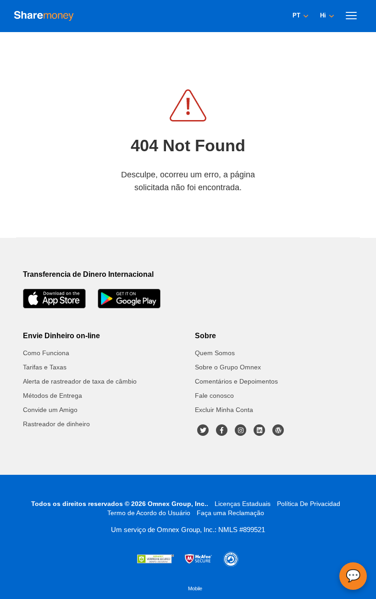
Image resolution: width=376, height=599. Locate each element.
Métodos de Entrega (52, 395)
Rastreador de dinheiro (56, 424)
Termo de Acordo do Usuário (148, 513)
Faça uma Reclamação (230, 513)
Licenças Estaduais (243, 503)
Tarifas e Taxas (44, 367)
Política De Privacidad (308, 503)
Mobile (195, 588)
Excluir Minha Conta (224, 409)
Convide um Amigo (50, 409)
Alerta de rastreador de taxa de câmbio (80, 381)
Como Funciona (46, 353)
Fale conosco (214, 395)
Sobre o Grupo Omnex (228, 367)
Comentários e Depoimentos (236, 381)
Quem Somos (215, 353)
